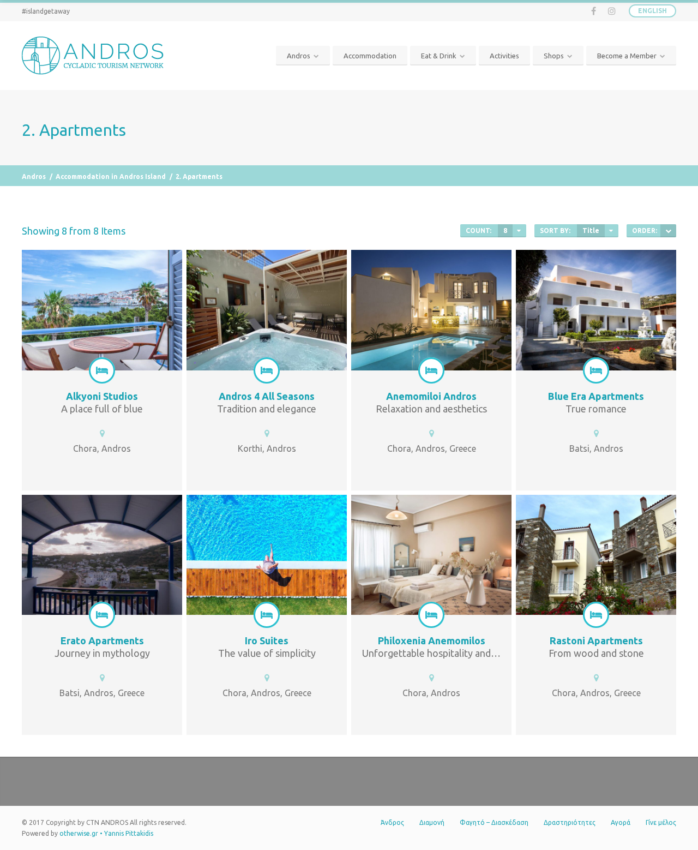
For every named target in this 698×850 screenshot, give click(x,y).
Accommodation (370, 55)
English (652, 10)
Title (590, 230)
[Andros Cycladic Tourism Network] (95, 56)
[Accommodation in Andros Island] (102, 370)
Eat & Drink (438, 55)
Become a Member (627, 55)
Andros (298, 55)
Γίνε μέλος (661, 822)
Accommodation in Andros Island (111, 176)
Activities (504, 55)
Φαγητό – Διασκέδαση (494, 822)
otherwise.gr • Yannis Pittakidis (106, 833)
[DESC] (668, 230)
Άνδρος (392, 822)
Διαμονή (431, 822)
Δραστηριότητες (569, 822)
